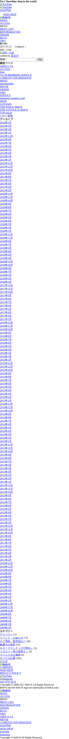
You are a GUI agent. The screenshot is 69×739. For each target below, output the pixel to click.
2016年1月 (6, 360)
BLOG (3, 37)
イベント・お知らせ (11, 637)
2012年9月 (6, 495)
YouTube (4, 731)
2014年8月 (6, 417)
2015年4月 (6, 390)
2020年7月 (6, 210)
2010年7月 (6, 580)
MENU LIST (7, 29)
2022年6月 (6, 146)
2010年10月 (6, 570)
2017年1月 (6, 319)
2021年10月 (6, 170)
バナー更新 (6, 115)
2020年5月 (6, 217)
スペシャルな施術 (10, 654)
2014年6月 (6, 424)
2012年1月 (6, 522)
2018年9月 (6, 268)
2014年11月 (6, 407)
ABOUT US (6, 66)
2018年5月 (6, 278)
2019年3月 (6, 254)
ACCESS (5, 23)
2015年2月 (6, 397)
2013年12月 (6, 444)
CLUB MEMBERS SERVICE (16, 75)
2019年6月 (6, 248)
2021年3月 (6, 187)
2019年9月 (6, 241)
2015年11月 (6, 366)
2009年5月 (6, 624)
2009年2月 (6, 627)
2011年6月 (6, 546)
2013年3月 (6, 475)
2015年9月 (6, 373)
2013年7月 (6, 461)
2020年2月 (6, 227)
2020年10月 (6, 200)
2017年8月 (6, 299)
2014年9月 (6, 414)
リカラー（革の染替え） (14, 651)
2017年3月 (6, 315)
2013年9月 (6, 454)
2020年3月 (6, 224)
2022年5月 (6, 149)
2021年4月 (6, 183)
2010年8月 (6, 576)
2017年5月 (6, 309)
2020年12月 (6, 193)
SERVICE (5, 95)
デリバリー (6, 634)
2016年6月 (6, 343)
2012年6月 (6, 505)
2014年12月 (6, 404)
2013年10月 (6, 451)
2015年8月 (6, 376)
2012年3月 (6, 515)
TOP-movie (6, 112)
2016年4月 (6, 349)
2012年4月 (6, 512)
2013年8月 (6, 458)
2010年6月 (6, 583)
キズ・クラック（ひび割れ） (16, 648)
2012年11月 (6, 488)
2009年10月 (6, 610)
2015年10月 (6, 370)
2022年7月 (6, 143)
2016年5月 (6, 346)
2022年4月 (6, 153)
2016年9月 (6, 332)
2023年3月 (6, 126)
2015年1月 (6, 400)
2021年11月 (6, 166)
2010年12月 (6, 563)
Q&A (3, 40)
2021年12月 (6, 163)
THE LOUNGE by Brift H (14, 109)
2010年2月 (6, 597)
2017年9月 (6, 295)
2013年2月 (6, 478)
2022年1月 (6, 160)
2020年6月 (6, 214)
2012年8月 (6, 499)
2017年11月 (6, 288)
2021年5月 (6, 180)
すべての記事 (7, 658)
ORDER (4, 34)
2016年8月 (6, 336)
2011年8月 (6, 539)
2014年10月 (6, 410)
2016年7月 (6, 339)
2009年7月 (6, 617)
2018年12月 (6, 261)
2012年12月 (6, 485)
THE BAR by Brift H (11, 107)
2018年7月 (6, 271)
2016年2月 (6, 356)
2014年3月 (6, 434)
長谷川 (15, 55)
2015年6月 (6, 383)
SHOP (3, 101)
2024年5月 (6, 122)
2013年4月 (6, 471)
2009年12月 (6, 604)
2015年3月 (6, 393)
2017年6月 (6, 305)
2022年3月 (6, 156)
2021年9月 (6, 173)
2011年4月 (6, 553)
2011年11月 (6, 529)
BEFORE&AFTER (10, 32)
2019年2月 (6, 258)
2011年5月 (6, 549)
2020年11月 (6, 197)
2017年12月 (6, 285)
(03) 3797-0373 (8, 681)
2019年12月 (6, 234)
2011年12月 (6, 526)
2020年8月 (6, 207)
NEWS (3, 20)
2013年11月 (6, 448)
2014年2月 (6, 437)
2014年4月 (6, 431)
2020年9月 (6, 204)
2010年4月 (6, 590)
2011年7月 (6, 543)
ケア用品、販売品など (13, 641)
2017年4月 (6, 312)
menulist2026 (7, 83)
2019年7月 (6, 244)
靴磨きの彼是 (7, 644)
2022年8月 (6, 139)
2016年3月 (6, 353)
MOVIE (4, 86)
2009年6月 (6, 621)
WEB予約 (5, 725)
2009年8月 (6, 614)
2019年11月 (6, 237)
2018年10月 (6, 265)
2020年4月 (6, 221)
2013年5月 (6, 468)
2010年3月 (6, 593)
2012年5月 (6, 509)
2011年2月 (6, 560)
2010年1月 (6, 600)
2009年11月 (6, 607)
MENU (4, 80)
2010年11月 (6, 566)
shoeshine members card (12, 98)
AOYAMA (6, 104)
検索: (3, 59)
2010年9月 (6, 573)
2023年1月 (6, 132)
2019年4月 (6, 251)
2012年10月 (6, 492)
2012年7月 (6, 502)
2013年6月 (6, 465)
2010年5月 (6, 587)
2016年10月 (6, 329)
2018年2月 (6, 282)
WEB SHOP (6, 670)
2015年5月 (6, 387)
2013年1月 (6, 482)
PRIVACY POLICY (10, 673)
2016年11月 (6, 326)
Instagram (5, 734)
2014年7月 (6, 421)
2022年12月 (6, 136)
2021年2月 (6, 190)
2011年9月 (6, 536)
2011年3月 (6, 556)
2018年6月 (6, 275)
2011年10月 (6, 532)
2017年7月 (6, 302)
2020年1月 (6, 231)
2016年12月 (6, 322)
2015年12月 (6, 363)
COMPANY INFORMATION (15, 78)
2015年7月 (6, 380)
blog (2, 72)
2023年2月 (6, 129)
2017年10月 (6, 292)
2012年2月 (6, 519)
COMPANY (6, 667)
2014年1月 (6, 441)
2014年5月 (6, 427)
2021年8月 (6, 176)
